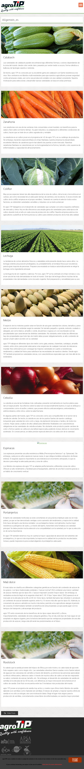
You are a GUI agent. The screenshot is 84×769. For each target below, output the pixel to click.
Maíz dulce (9, 582)
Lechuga (8, 255)
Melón (7, 320)
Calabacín (9, 57)
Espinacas (9, 448)
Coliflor (7, 188)
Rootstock (9, 662)
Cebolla (7, 397)
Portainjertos (10, 512)
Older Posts (11, 713)
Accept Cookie (75, 760)
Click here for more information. (52, 764)
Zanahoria (9, 121)
